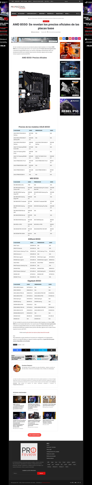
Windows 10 (55, 466)
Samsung (49, 466)
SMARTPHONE (59, 13)
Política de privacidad (51, 456)
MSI (61, 464)
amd (23, 344)
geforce (68, 462)
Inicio (30, 18)
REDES (66, 13)
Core (60, 462)
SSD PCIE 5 (47, 1)
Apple (52, 462)
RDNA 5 (30, 1)
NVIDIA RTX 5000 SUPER (38, 1)
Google (48, 464)
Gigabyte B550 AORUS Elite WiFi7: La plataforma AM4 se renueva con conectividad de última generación (34, 423)
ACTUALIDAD (21, 13)
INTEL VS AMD (24, 1)
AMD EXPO (17, 1)
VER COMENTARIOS (34, 435)
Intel (53, 464)
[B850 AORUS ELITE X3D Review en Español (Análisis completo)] (49, 415)
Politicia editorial (50, 458)
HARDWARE (42, 13)
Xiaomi (67, 466)
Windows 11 (61, 466)
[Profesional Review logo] (18, 7)
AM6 (13, 1)
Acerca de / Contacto (51, 447)
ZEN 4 (52, 1)
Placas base (34, 18)
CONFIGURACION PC (31, 13)
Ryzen (74, 464)
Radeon (70, 464)
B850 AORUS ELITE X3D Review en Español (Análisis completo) (48, 422)
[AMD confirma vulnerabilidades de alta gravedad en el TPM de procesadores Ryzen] (19, 399)
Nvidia (65, 464)
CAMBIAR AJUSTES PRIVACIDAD (29, 470)
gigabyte (73, 462)
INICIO (14, 13)
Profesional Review (46, 482)
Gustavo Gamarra (35, 32)
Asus (56, 462)
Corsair (64, 462)
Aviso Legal (49, 449)
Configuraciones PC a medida (53, 451)
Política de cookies (50, 453)
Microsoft (57, 464)
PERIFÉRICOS (50, 13)
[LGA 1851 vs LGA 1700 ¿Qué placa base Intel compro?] (49, 399)
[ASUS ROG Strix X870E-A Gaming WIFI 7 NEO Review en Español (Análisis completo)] (34, 399)
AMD (48, 462)
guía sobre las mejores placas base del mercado (37, 332)
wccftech (19, 344)
